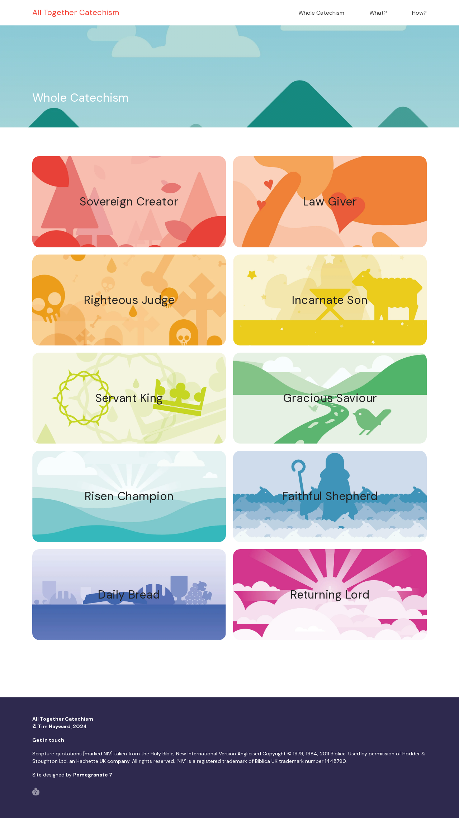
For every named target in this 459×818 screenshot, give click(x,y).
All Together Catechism (75, 12)
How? (419, 12)
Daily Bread (129, 594)
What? (378, 12)
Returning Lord (330, 594)
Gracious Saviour (330, 398)
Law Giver (330, 201)
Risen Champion (129, 496)
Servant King (129, 398)
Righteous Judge (129, 300)
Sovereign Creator (129, 201)
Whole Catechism (321, 12)
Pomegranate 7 (92, 774)
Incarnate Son (330, 300)
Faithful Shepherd (330, 496)
